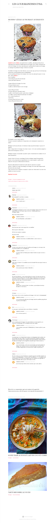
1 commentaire (15, 457)
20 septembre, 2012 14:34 (21, 335)
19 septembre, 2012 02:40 (21, 188)
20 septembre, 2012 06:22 (30, 325)
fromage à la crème (21, 181)
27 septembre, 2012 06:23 (30, 342)
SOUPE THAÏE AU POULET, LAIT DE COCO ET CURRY (27, 455)
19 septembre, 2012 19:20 (23, 320)
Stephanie (14, 207)
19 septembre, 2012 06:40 (22, 195)
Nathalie (14, 195)
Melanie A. (14, 245)
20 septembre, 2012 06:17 (30, 199)
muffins (26, 181)
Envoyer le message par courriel (19, 179)
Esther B (14, 225)
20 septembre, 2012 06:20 (30, 282)
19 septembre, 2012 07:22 (22, 225)
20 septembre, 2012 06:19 (30, 250)
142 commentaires (16, 494)
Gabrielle (14, 260)
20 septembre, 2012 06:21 (30, 297)
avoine (12, 181)
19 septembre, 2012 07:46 (22, 245)
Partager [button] (10, 179)
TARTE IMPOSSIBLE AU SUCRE (19, 492)
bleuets (15, 181)
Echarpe (14, 293)
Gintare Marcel (33, 519)
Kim (13, 307)
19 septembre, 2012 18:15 (21, 293)
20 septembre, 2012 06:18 (30, 216)
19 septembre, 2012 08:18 (21, 260)
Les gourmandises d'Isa (27, 4)
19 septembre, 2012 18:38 (19, 307)
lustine (13, 188)
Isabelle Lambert (20, 199)
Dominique (14, 320)
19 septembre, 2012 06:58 (22, 207)
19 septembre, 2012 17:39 (20, 274)
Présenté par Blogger (28, 516)
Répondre (14, 192)
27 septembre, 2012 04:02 (21, 354)
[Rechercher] (46, 3)
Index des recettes (18, 7)
